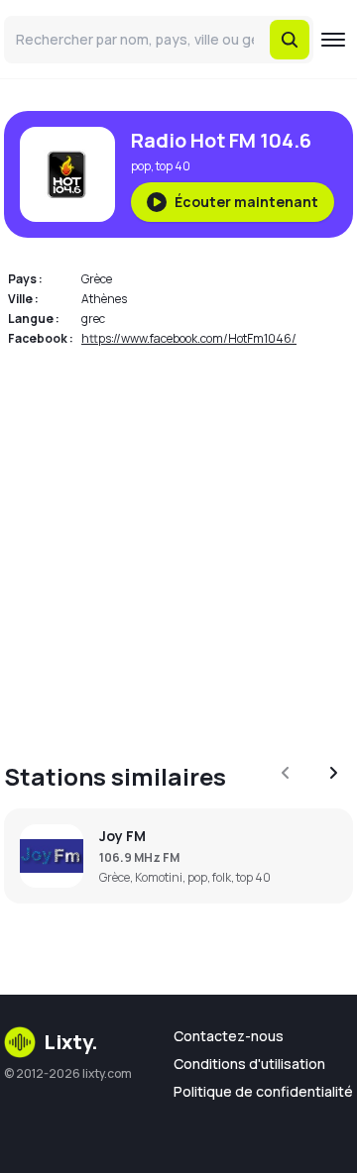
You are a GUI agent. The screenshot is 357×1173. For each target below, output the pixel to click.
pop (141, 166)
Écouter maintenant (246, 201)
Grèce (96, 278)
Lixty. (71, 1041)
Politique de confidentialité (263, 1091)
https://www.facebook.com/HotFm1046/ (189, 338)
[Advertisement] (178, 543)
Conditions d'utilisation (249, 1063)
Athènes (104, 298)
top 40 (173, 166)
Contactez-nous (229, 1035)
